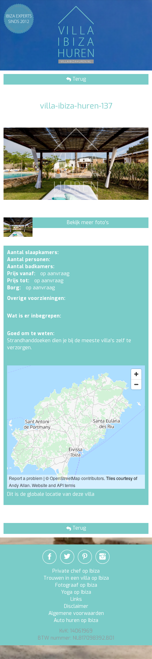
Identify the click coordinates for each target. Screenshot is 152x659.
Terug (78, 79)
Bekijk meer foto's (88, 222)
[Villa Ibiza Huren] (76, 34)
